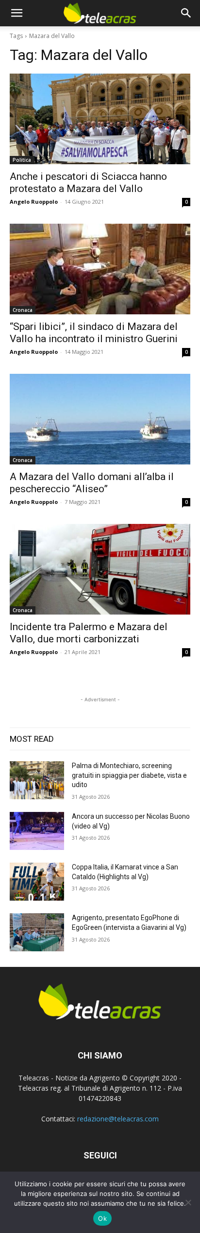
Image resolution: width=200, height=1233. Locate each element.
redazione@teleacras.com (118, 1118)
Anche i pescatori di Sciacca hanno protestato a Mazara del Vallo (88, 182)
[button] (16, 13)
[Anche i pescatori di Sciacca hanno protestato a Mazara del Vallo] (100, 119)
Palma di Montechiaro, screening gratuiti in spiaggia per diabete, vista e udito (129, 775)
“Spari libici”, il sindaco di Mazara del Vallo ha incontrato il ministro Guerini (94, 333)
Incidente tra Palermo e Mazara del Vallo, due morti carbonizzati (88, 633)
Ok (102, 1218)
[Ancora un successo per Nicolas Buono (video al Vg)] (37, 831)
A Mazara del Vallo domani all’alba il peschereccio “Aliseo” (92, 483)
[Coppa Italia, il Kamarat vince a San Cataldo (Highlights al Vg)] (37, 882)
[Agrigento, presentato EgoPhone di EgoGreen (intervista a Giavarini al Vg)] (37, 932)
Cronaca (23, 310)
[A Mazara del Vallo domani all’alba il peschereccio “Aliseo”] (100, 419)
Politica (22, 159)
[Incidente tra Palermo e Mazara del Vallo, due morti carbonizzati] (100, 569)
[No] (188, 1202)
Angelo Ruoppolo (34, 201)
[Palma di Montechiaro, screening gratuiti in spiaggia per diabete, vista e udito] (37, 780)
